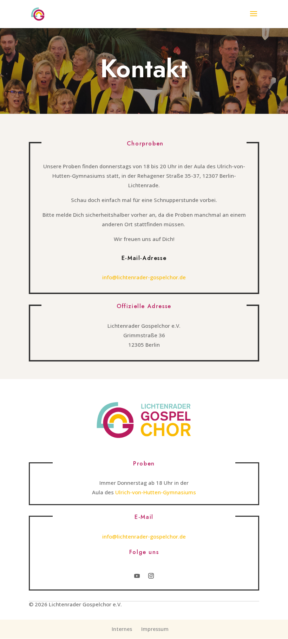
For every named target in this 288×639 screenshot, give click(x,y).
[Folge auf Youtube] (137, 575)
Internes (122, 629)
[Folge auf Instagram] (151, 575)
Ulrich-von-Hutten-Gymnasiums (155, 492)
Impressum (155, 629)
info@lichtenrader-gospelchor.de (144, 277)
